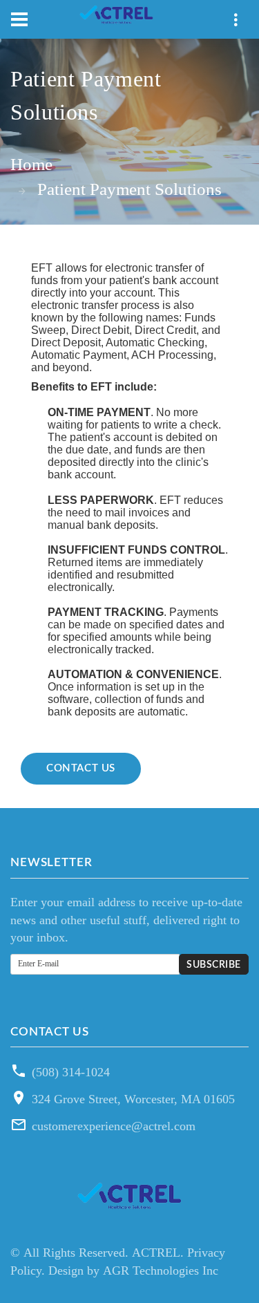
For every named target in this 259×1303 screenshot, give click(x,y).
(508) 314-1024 (71, 1072)
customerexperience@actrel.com (113, 1126)
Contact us (80, 768)
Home (31, 164)
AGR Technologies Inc (160, 1270)
